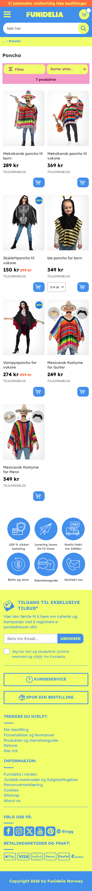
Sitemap (11, 795)
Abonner (70, 638)
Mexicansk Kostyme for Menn (21, 469)
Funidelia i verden (20, 774)
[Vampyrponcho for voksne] (24, 327)
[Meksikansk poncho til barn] (24, 118)
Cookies (11, 790)
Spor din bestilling (49, 697)
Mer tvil (10, 750)
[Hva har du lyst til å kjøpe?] (7, 14)
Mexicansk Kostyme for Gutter (65, 365)
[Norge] (8, 831)
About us (12, 800)
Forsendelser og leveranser (29, 734)
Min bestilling (16, 729)
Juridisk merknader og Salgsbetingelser (41, 779)
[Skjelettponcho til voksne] (24, 223)
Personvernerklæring (23, 784)
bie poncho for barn (64, 258)
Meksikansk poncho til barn (23, 156)
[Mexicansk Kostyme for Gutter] (68, 327)
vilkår (38, 656)
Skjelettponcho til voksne (18, 260)
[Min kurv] (84, 14)
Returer (11, 745)
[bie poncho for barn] (68, 223)
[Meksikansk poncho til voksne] (68, 118)
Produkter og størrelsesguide (31, 740)
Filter (19, 69)
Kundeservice (49, 679)
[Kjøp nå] (39, 182)
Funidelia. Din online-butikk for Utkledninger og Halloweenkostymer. (44, 14)
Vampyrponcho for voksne (20, 365)
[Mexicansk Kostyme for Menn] (24, 432)
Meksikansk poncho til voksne (67, 156)
